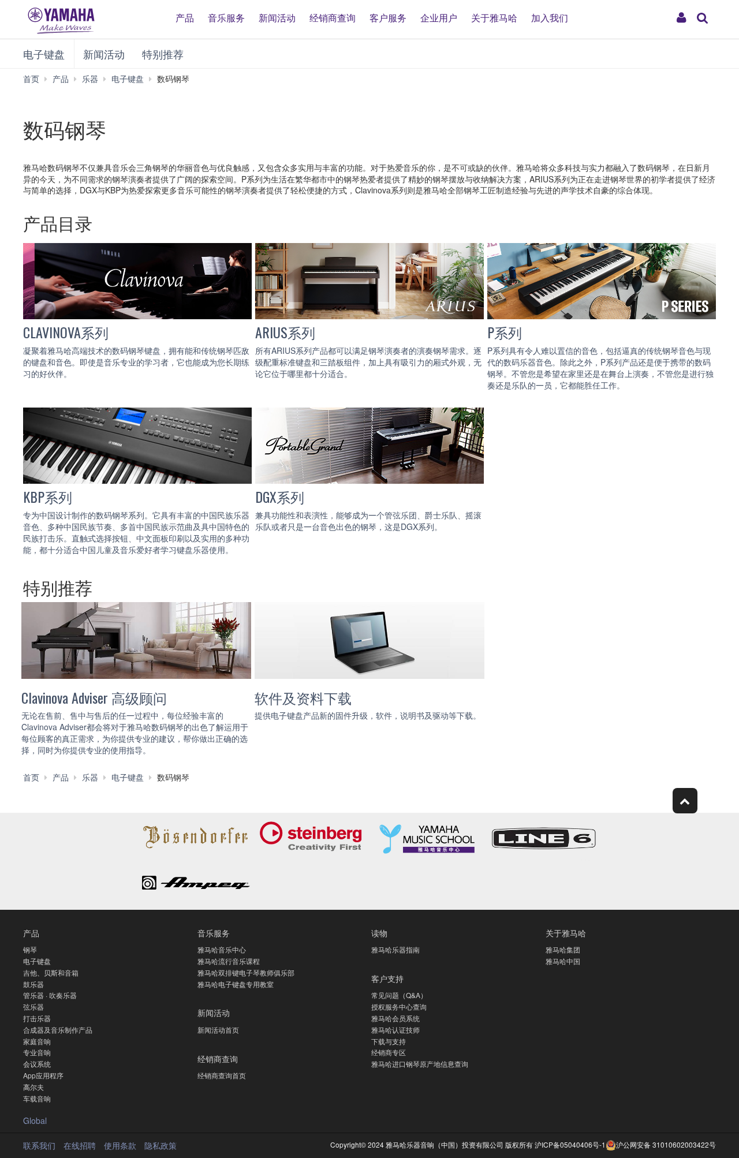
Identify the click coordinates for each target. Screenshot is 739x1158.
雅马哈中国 (563, 961)
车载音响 (37, 1098)
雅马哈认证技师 (395, 1029)
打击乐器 (37, 1018)
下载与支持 (388, 1041)
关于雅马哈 (494, 17)
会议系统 (37, 1064)
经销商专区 (388, 1052)
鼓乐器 (33, 984)
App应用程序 (43, 1075)
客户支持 (387, 978)
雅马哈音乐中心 (221, 949)
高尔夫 (33, 1087)
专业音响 (37, 1052)
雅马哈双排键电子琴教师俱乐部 (245, 972)
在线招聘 (80, 1145)
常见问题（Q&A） (399, 995)
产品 (185, 17)
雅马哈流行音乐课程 (228, 961)
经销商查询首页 (221, 1075)
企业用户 (438, 17)
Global (35, 1120)
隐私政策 (160, 1145)
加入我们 (549, 17)
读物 (379, 933)
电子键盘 (44, 53)
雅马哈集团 (563, 949)
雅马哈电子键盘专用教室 (235, 984)
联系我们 (39, 1145)
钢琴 (30, 949)
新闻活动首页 (218, 1029)
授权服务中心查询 (399, 1006)
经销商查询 (332, 17)
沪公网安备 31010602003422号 (666, 1144)
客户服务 (388, 17)
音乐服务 (226, 17)
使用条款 (120, 1145)
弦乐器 (33, 1006)
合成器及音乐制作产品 (57, 1029)
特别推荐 (163, 53)
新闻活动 (277, 17)
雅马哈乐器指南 (395, 949)
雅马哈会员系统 (395, 1018)
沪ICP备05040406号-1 (570, 1144)
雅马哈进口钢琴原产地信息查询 (419, 1064)
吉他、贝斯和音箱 (51, 972)
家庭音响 (37, 1041)
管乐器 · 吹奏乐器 (50, 995)
